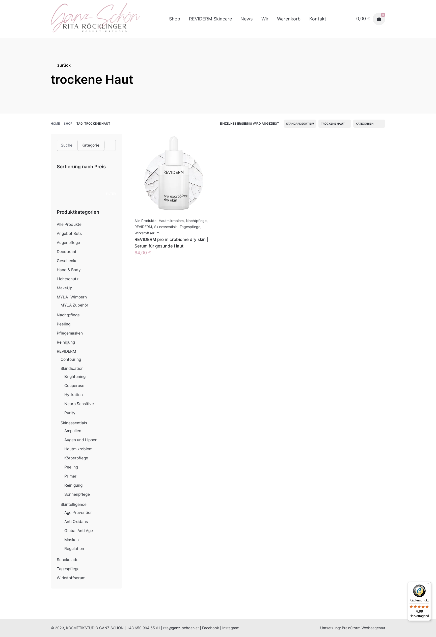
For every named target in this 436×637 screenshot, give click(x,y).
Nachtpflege (68, 315)
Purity (69, 412)
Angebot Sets (69, 233)
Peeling (63, 324)
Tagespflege (68, 568)
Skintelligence (74, 504)
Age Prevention (78, 512)
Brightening (75, 376)
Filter (111, 194)
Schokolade (67, 559)
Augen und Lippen (80, 439)
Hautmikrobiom (78, 449)
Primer (70, 476)
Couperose (74, 385)
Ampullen (72, 430)
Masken (71, 539)
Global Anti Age (78, 530)
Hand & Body (69, 269)
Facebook (210, 628)
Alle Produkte (69, 224)
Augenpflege (68, 242)
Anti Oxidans (76, 521)
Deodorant (66, 251)
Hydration (73, 394)
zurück (64, 65)
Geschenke (67, 260)
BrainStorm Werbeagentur (363, 628)
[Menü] (428, 585)
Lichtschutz (67, 278)
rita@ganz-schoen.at (181, 628)
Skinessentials (74, 423)
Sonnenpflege (77, 494)
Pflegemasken (70, 333)
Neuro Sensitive (79, 403)
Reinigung (66, 342)
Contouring (71, 359)
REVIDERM (66, 351)
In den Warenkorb (153, 257)
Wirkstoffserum (71, 577)
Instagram (230, 628)
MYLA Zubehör (74, 305)
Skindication (72, 368)
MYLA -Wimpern (72, 297)
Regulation (74, 548)
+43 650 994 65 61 (143, 628)
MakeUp (64, 288)
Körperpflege (76, 458)
